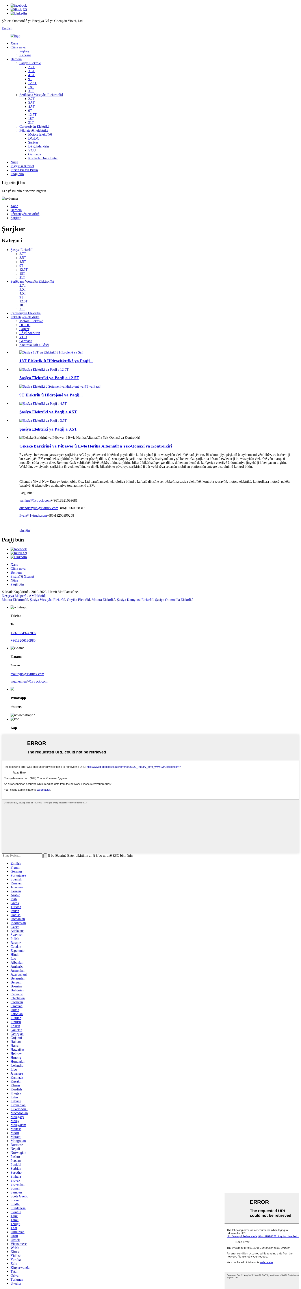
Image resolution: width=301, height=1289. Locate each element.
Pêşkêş (24, 51)
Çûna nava (18, 47)
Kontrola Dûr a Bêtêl (43, 158)
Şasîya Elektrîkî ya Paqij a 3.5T (48, 429)
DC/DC (33, 138)
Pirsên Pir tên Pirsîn (24, 170)
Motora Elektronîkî (15, 600)
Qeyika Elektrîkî (78, 600)
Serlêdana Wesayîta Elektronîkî (41, 95)
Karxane (25, 55)
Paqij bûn (17, 174)
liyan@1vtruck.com (33, 515)
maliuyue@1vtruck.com (27, 674)
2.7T (31, 67)
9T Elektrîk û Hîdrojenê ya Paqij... (51, 395)
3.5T (31, 71)
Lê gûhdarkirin (38, 146)
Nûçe (14, 162)
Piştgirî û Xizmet (22, 166)
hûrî (27, 530)
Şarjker (33, 142)
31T (31, 91)
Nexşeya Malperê (14, 596)
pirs (21, 530)
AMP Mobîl (37, 596)
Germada (34, 154)
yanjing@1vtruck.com (34, 500)
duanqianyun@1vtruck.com (38, 508)
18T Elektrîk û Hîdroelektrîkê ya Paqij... (56, 361)
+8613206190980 (23, 640)
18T (31, 87)
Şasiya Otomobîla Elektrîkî (174, 600)
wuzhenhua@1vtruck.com (29, 681)
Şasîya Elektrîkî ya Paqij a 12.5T (49, 378)
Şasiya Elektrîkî (30, 63)
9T (30, 79)
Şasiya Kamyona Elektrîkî (135, 600)
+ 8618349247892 (23, 633)
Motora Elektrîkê (40, 134)
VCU (32, 150)
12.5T (32, 83)
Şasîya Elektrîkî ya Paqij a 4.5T (48, 412)
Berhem (16, 59)
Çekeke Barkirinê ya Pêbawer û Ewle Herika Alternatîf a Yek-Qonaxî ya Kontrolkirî (95, 446)
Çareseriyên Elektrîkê (34, 126)
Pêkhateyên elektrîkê (33, 130)
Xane (14, 43)
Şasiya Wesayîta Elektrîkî (47, 600)
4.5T (31, 75)
